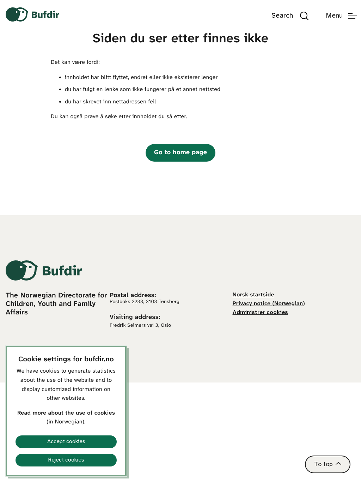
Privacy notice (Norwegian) (269, 304)
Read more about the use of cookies (66, 413)
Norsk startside (253, 295)
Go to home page (180, 152)
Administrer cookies (260, 312)
